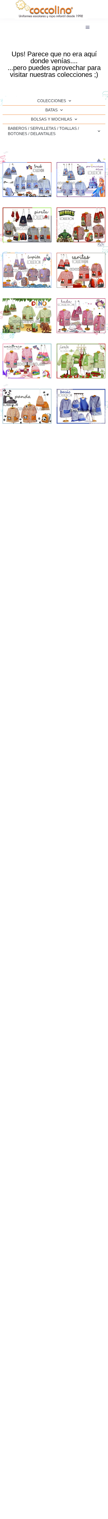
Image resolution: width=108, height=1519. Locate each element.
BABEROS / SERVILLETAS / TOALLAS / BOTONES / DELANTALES (43, 131)
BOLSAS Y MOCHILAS (51, 119)
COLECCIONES (51, 100)
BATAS (51, 110)
